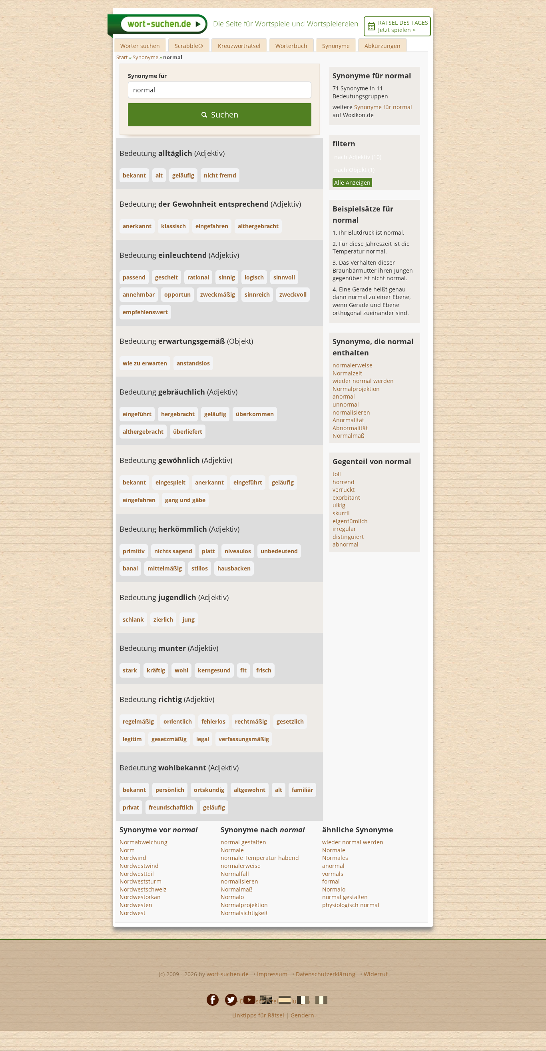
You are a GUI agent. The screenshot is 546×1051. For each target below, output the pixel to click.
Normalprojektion (356, 389)
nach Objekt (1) (354, 170)
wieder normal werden (363, 381)
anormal (344, 396)
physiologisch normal (350, 905)
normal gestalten (243, 842)
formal (331, 881)
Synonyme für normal (383, 107)
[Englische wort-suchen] (263, 999)
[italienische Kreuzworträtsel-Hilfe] (319, 999)
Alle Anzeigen (352, 182)
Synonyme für (147, 76)
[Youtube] (247, 999)
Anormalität (348, 420)
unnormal (346, 404)
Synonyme (336, 46)
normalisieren (351, 412)
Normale (232, 850)
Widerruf (376, 974)
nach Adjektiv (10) (357, 157)
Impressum (272, 974)
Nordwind (133, 858)
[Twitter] (228, 999)
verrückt (344, 489)
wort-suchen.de (228, 974)
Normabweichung (143, 842)
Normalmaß (349, 435)
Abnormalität (350, 428)
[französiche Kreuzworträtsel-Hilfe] (300, 999)
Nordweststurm (140, 881)
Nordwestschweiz (143, 889)
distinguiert (348, 536)
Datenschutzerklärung (325, 974)
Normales (335, 858)
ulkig (339, 505)
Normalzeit (347, 373)
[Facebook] (210, 999)
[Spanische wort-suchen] (282, 999)
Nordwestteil (137, 873)
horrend (344, 482)
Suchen (224, 114)
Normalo (232, 897)
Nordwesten (136, 905)
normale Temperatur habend (260, 858)
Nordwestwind (139, 866)
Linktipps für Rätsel (258, 1015)
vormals (332, 873)
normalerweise (353, 365)
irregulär (344, 528)
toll (337, 474)
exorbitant (346, 497)
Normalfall (235, 873)
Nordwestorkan (140, 897)
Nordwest (132, 913)
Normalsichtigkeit (244, 913)
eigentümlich (350, 521)
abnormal (346, 544)
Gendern (302, 1015)
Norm (127, 850)
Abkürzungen (383, 46)
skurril (341, 513)
